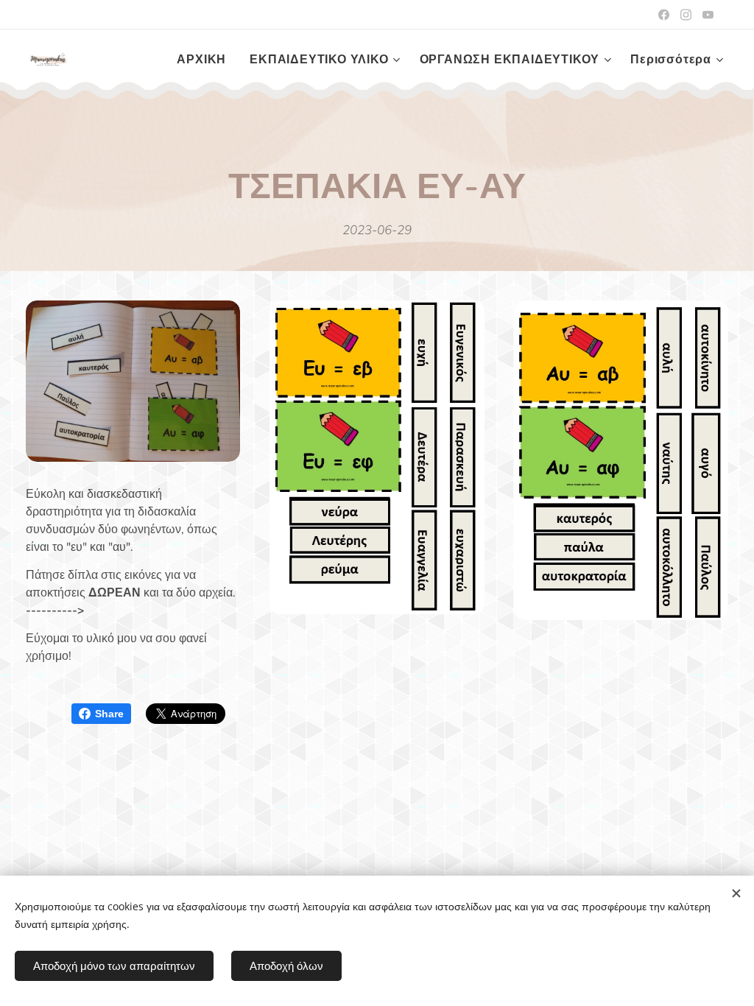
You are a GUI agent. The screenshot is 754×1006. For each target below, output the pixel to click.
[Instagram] (686, 14)
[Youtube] (708, 14)
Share (109, 714)
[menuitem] (205, 59)
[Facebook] (664, 14)
